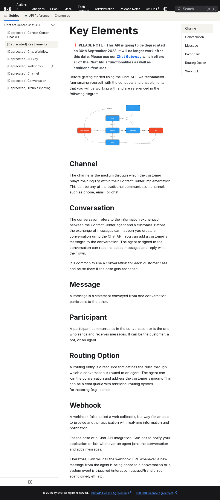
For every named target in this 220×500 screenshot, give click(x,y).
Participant (192, 54)
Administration (104, 9)
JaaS (68, 9)
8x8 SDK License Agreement (154, 493)
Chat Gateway (129, 56)
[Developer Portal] (6, 9)
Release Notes (130, 9)
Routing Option (195, 62)
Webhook (192, 71)
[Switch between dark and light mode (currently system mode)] (165, 9)
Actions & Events (22, 9)
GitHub (150, 9)
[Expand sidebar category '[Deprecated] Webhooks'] (52, 66)
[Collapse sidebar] (29, 482)
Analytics (38, 9)
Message (191, 45)
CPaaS (55, 9)
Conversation (194, 37)
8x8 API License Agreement (109, 493)
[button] (30, 25)
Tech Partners (83, 9)
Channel (191, 28)
